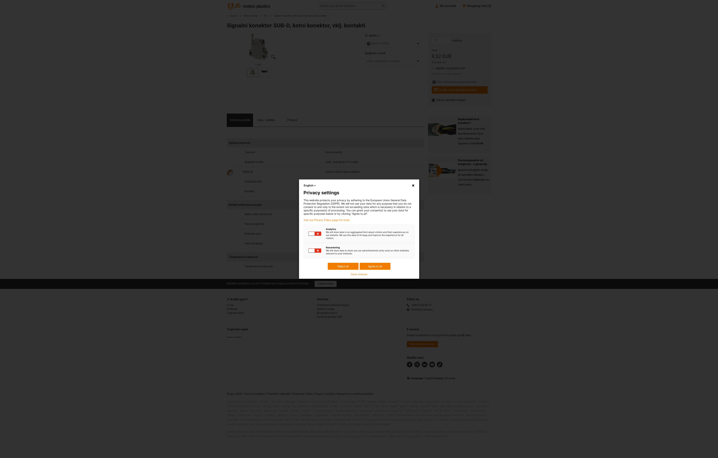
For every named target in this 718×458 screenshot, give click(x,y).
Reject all (343, 266)
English (308, 185)
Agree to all (375, 266)
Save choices (359, 274)
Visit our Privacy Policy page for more (327, 219)
